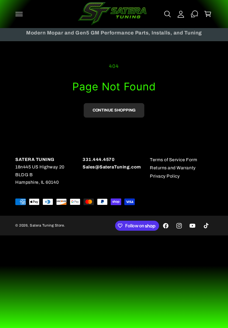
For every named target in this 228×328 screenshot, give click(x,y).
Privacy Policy (165, 176)
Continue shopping (114, 110)
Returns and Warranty (173, 167)
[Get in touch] (194, 14)
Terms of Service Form (173, 159)
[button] (19, 14)
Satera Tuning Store (47, 225)
